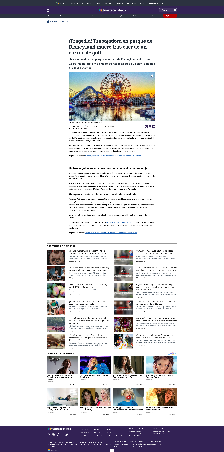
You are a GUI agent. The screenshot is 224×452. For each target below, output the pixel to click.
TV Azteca (74, 3)
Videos (142, 3)
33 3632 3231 (157, 434)
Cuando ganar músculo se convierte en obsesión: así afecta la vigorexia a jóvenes (88, 252)
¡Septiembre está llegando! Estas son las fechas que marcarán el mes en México (154, 336)
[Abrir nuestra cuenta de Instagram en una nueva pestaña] (53, 434)
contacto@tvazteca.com (161, 431)
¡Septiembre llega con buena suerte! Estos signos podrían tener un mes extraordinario (156, 319)
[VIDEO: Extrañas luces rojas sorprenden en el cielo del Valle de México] (123, 307)
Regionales (153, 3)
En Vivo (171, 16)
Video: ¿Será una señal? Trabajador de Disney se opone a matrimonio (114, 156)
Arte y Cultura (133, 16)
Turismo (146, 16)
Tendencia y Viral (118, 16)
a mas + (165, 3)
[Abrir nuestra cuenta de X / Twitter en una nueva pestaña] (49, 434)
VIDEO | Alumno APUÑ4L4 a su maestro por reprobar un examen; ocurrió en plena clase (156, 268)
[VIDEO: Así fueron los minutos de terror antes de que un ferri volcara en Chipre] (123, 257)
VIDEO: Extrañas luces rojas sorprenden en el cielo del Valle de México (155, 302)
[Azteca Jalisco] (112, 10)
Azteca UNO (86, 3)
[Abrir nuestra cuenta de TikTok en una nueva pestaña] (57, 434)
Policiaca (155, 16)
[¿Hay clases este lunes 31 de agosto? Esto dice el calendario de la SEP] (56, 307)
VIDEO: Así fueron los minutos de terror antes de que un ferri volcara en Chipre (154, 252)
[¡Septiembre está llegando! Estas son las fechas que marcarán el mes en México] (123, 341)
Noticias (120, 3)
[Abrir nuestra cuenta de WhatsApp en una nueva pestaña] (66, 434)
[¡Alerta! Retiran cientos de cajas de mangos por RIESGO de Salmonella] (56, 290)
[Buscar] (175, 10)
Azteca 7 (98, 3)
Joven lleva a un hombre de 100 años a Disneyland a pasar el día (111, 233)
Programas (52, 16)
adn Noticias (131, 3)
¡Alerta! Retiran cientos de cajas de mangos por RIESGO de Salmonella (89, 285)
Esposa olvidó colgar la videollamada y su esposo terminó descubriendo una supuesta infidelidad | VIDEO (156, 287)
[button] (112, 450)
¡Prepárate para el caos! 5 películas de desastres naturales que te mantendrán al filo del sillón (88, 337)
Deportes (109, 3)
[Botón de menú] (48, 10)
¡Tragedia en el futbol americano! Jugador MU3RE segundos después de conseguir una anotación (89, 320)
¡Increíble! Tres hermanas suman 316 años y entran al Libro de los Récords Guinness (89, 268)
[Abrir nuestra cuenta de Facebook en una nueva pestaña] (62, 434)
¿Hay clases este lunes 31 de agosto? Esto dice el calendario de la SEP (88, 302)
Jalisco (62, 16)
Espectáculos (92, 16)
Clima (81, 16)
